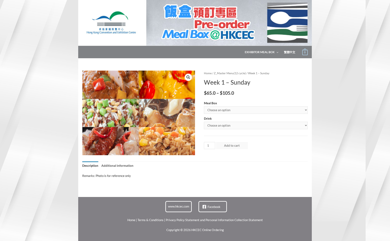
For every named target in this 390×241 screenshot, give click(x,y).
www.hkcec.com (178, 206)
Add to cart (232, 145)
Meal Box (210, 103)
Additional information (117, 165)
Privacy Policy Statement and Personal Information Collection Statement (214, 220)
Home (208, 73)
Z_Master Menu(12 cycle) (230, 73)
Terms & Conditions (151, 220)
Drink (208, 118)
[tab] (90, 165)
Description (90, 165)
